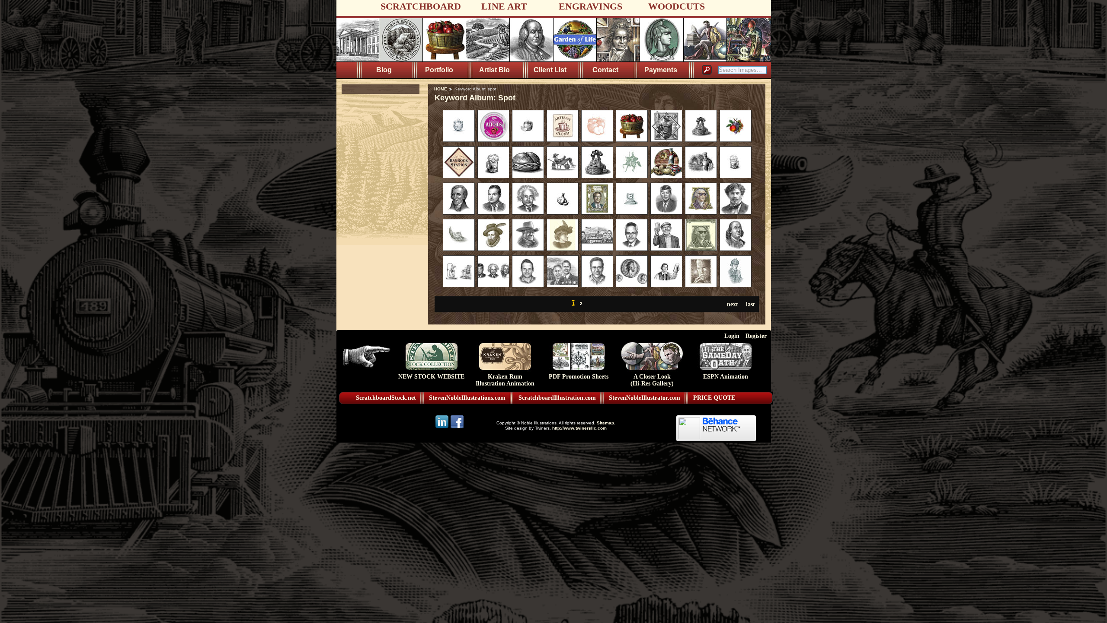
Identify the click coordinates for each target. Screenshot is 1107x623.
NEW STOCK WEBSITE (431, 376)
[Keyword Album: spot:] (459, 139)
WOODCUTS (676, 6)
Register (756, 335)
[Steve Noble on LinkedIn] (442, 427)
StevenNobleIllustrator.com (644, 398)
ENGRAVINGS (590, 6)
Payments (660, 70)
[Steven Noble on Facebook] (457, 427)
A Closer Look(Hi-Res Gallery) (652, 380)
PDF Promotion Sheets (578, 376)
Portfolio (439, 70)
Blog (384, 70)
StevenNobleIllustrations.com (467, 398)
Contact (605, 70)
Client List (550, 70)
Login (731, 335)
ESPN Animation (725, 376)
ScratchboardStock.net (386, 398)
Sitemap (605, 423)
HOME (440, 89)
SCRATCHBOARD (421, 6)
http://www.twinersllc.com (579, 428)
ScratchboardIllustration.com (557, 398)
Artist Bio (494, 70)
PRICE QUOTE (714, 398)
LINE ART (504, 6)
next (732, 304)
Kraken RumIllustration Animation (505, 380)
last (750, 304)
